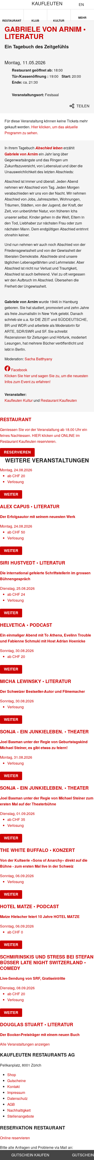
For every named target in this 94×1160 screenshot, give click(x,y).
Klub (35, 19)
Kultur (58, 19)
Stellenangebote (20, 1116)
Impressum (16, 1092)
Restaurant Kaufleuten (59, 400)
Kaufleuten (47, 3)
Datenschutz (17, 1098)
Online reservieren (15, 1137)
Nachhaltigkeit (19, 1110)
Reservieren (17, 452)
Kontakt (13, 1086)
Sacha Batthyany (38, 358)
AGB (11, 1104)
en (81, 4)
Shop (11, 1074)
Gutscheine (16, 1080)
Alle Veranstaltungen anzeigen (25, 1044)
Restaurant (11, 19)
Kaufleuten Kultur (19, 400)
